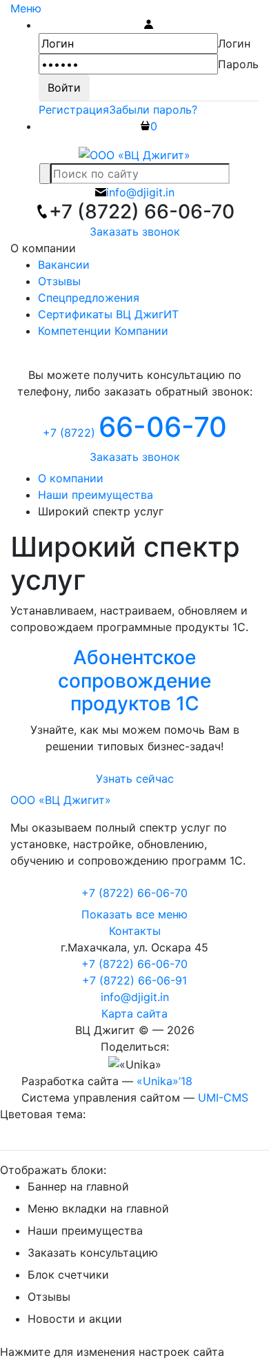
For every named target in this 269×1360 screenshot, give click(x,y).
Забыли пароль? (153, 109)
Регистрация (74, 109)
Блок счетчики (68, 1274)
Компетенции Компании (103, 331)
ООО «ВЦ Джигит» (60, 800)
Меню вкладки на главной (98, 1208)
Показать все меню (134, 914)
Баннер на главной (78, 1186)
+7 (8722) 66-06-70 (134, 964)
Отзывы (59, 281)
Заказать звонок (135, 231)
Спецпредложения (88, 298)
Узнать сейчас (135, 778)
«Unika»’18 (164, 1081)
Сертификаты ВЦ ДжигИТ (108, 314)
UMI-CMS (223, 1097)
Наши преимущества (85, 1230)
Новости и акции (75, 1319)
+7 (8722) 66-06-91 (134, 980)
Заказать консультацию (93, 1252)
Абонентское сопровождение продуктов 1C (134, 680)
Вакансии (64, 264)
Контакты (135, 931)
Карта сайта (134, 1013)
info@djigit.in (135, 997)
